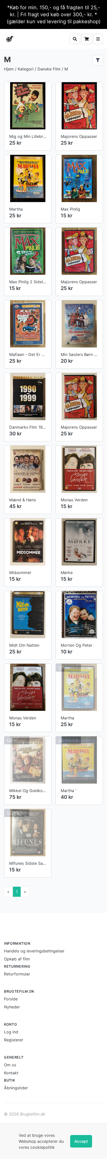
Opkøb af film (17, 958)
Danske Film (49, 68)
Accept (81, 1141)
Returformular (17, 973)
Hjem (9, 68)
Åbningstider (16, 1087)
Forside (11, 998)
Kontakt (11, 1072)
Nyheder (12, 1006)
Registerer (13, 1039)
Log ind (11, 1031)
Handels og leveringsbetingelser (34, 950)
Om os (10, 1064)
